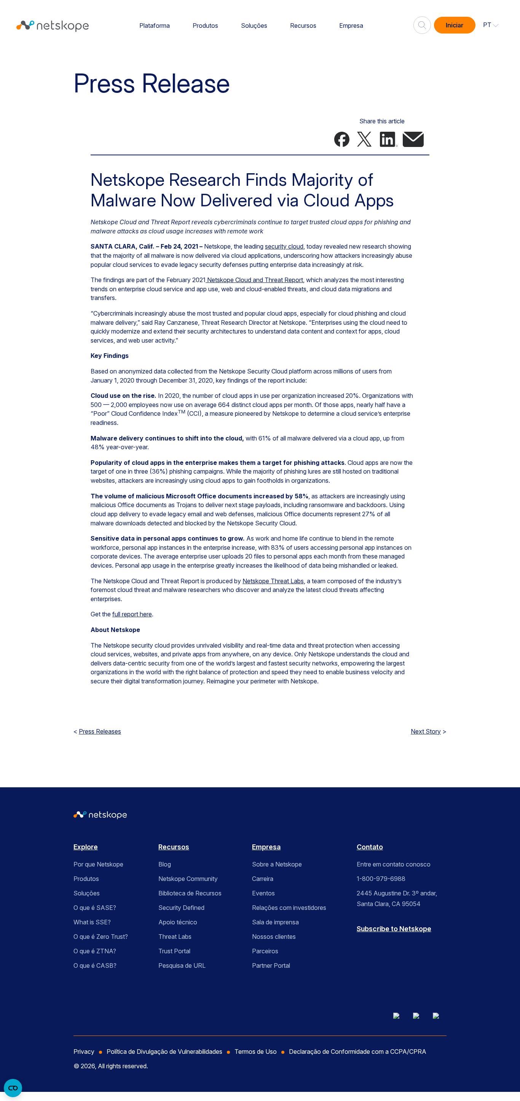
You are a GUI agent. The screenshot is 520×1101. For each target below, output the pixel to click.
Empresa (351, 25)
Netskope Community (188, 878)
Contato (370, 847)
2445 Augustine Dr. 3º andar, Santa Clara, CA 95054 (397, 898)
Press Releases (100, 731)
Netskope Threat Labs (273, 581)
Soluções (254, 25)
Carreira (262, 878)
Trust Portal (174, 951)
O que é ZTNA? (94, 951)
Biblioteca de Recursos (190, 893)
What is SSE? (92, 922)
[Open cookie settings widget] (13, 1088)
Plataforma (154, 25)
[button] (491, 25)
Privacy (83, 1051)
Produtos (205, 25)
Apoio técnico (177, 922)
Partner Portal (271, 965)
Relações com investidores (289, 907)
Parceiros (265, 951)
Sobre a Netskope (277, 864)
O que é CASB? (94, 965)
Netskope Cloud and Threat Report (254, 280)
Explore (85, 847)
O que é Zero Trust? (100, 936)
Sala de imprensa (275, 922)
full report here (132, 614)
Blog (164, 864)
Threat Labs (174, 936)
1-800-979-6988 (381, 878)
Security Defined (181, 907)
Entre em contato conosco (394, 864)
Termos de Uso (255, 1051)
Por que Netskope (98, 864)
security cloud (284, 246)
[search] (422, 22)
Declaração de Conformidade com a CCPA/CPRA (357, 1051)
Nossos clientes (274, 936)
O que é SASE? (94, 907)
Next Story (426, 731)
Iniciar (455, 25)
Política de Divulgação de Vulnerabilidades (164, 1051)
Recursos (303, 25)
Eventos (263, 893)
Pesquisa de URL (182, 965)
